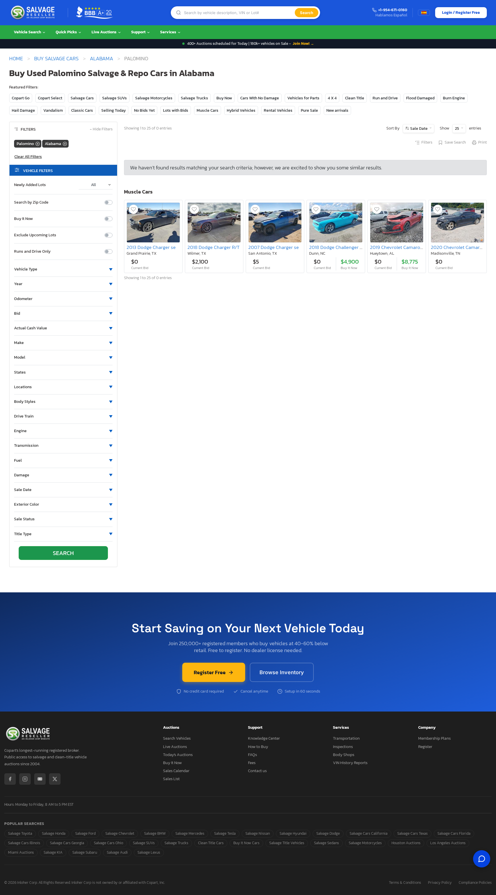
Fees (251, 763)
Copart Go (21, 98)
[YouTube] (40, 779)
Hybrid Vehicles (241, 110)
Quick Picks (67, 32)
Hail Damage (23, 110)
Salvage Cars (82, 98)
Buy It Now (23, 218)
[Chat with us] (481, 858)
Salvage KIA (53, 852)
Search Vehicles (177, 738)
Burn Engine (454, 98)
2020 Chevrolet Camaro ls (459, 247)
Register (425, 747)
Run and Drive (385, 98)
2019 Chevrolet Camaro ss (398, 247)
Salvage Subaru (84, 852)
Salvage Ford (85, 833)
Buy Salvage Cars (56, 58)
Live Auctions (104, 32)
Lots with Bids (175, 110)
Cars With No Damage (259, 98)
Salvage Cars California (369, 833)
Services (168, 32)
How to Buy (258, 747)
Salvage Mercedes (189, 833)
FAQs (252, 755)
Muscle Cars (207, 110)
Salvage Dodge (328, 833)
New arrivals (337, 110)
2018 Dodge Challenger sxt (337, 247)
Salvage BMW (155, 833)
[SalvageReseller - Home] (34, 12)
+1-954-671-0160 (392, 10)
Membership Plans (434, 738)
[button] (63, 269)
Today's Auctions (178, 755)
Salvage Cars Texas (412, 833)
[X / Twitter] (55, 779)
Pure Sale (309, 110)
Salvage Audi (117, 852)
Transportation (346, 738)
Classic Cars (82, 110)
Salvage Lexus (148, 852)
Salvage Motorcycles (154, 98)
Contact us (257, 771)
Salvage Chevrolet (119, 833)
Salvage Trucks (194, 98)
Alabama (101, 58)
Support (138, 32)
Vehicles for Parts (303, 98)
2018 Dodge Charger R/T (213, 247)
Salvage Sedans (326, 843)
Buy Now (224, 98)
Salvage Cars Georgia (67, 843)
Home (16, 58)
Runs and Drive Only (32, 251)
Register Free (210, 672)
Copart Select (50, 98)
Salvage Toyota (20, 833)
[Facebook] (10, 779)
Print (482, 142)
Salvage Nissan (257, 833)
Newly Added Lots (30, 184)
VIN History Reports (350, 763)
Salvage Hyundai (293, 833)
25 (457, 128)
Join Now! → (303, 43)
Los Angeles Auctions (448, 843)
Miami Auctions (21, 852)
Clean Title (354, 98)
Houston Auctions (406, 843)
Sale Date (419, 128)
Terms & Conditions (405, 882)
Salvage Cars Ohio (108, 843)
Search (306, 12)
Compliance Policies (475, 882)
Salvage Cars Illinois (24, 843)
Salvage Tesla (225, 833)
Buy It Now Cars (246, 843)
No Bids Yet (144, 110)
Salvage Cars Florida (453, 833)
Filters (426, 142)
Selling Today (113, 110)
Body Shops (343, 755)
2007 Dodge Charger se (273, 247)
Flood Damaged (420, 98)
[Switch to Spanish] (424, 12)
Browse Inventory (281, 672)
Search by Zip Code (31, 202)
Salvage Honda (53, 833)
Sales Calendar (176, 771)
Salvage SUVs (114, 98)
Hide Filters (101, 129)
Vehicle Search (28, 32)
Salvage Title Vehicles (286, 843)
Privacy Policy (440, 882)
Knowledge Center (264, 738)
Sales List (171, 779)
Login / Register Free (461, 12)
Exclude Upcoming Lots (35, 235)
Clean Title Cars (211, 843)
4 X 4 (332, 98)
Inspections (343, 747)
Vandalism (53, 110)
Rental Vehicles (278, 110)
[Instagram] (25, 779)
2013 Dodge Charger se (151, 247)
